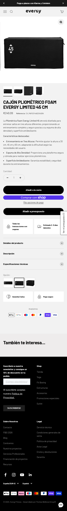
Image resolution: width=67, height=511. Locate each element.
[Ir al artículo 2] (18, 91)
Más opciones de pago (33, 202)
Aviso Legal (42, 446)
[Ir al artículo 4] (39, 91)
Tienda (40, 372)
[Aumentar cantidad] (20, 177)
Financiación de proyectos (15, 459)
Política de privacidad (47, 441)
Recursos (7, 464)
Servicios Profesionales (14, 454)
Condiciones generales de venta (48, 434)
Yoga (39, 377)
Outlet (39, 403)
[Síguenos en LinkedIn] (30, 475)
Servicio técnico (44, 427)
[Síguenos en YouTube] (22, 475)
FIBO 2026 (8, 432)
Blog (5, 438)
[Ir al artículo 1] (7, 91)
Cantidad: (7, 171)
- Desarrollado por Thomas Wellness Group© (39, 502)
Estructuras (42, 388)
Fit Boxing (41, 382)
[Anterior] (3, 3)
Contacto (7, 427)
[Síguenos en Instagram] (14, 475)
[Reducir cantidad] (7, 177)
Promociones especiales (48, 398)
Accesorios (42, 393)
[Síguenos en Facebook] (5, 475)
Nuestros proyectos (12, 448)
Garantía (41, 457)
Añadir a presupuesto (33, 211)
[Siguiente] (63, 3)
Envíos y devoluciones (47, 452)
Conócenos (8, 443)
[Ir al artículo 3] (28, 91)
